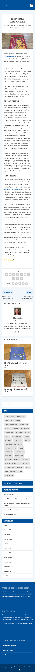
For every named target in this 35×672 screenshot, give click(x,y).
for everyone (16, 436)
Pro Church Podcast (7, 650)
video (28, 467)
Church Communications (9, 645)
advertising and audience (12, 189)
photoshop (19, 456)
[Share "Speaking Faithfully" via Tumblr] (17, 274)
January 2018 (7, 553)
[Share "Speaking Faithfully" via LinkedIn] (25, 274)
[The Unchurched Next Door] (17, 352)
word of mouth (16, 471)
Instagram (18, 444)
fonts (7, 436)
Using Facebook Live (9, 514)
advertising (20, 416)
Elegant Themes (14, 667)
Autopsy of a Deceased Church (15, 390)
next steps (8, 456)
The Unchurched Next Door (15, 364)
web (6, 471)
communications (11, 424)
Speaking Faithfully (10, 56)
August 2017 (7, 571)
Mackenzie (14, 25)
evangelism (9, 432)
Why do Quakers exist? (10, 494)
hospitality (18, 440)
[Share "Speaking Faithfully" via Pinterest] (21, 274)
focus (27, 432)
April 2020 (7, 525)
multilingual (19, 452)
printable (8, 460)
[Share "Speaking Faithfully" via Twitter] (10, 274)
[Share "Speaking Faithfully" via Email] (17, 278)
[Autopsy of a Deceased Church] (17, 378)
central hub (15, 420)
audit (7, 420)
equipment (25, 428)
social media (24, 463)
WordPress (9, 475)
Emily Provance (6, 655)
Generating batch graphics (11, 510)
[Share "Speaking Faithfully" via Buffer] (29, 274)
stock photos (9, 467)
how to (27, 440)
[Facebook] (17, 670)
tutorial (20, 467)
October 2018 (8, 539)
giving (26, 436)
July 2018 (6, 543)
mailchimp (8, 452)
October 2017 (8, 562)
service (15, 463)
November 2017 (8, 557)
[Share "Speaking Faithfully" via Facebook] (6, 274)
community (24, 424)
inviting (8, 448)
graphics (8, 440)
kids (14, 448)
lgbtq (21, 448)
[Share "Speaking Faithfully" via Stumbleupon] (14, 278)
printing (17, 460)
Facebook (19, 432)
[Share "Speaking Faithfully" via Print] (21, 278)
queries (25, 460)
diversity (15, 428)
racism (7, 463)
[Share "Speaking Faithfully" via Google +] (14, 274)
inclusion (8, 444)
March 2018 (7, 548)
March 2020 (7, 530)
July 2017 (6, 575)
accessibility (9, 416)
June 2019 (7, 534)
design (7, 428)
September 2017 (8, 566)
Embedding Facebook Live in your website (16, 499)
